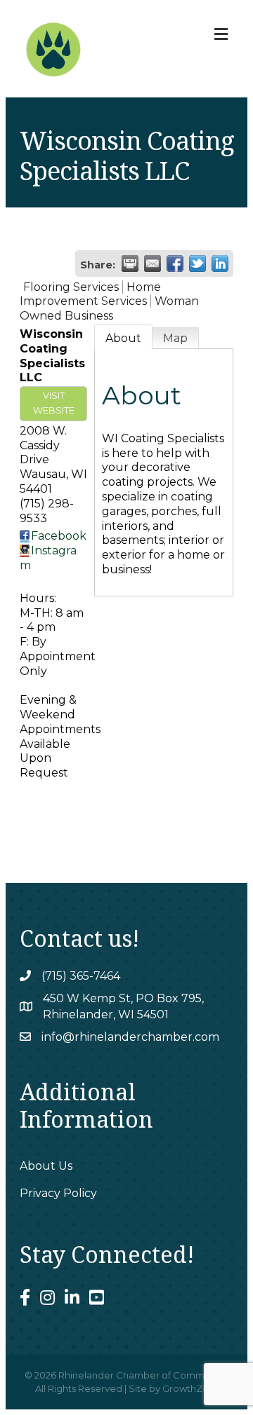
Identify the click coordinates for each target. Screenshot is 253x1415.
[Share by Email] (152, 263)
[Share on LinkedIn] (220, 263)
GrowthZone (191, 1388)
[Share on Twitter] (197, 263)
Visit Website (53, 403)
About (123, 338)
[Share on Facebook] (175, 263)
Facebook (58, 535)
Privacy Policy (58, 1193)
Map (175, 338)
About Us (46, 1166)
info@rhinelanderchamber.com (130, 1037)
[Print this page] (130, 263)
